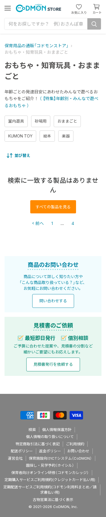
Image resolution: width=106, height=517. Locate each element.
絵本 (47, 136)
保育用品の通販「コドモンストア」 (36, 45)
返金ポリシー (50, 451)
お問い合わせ (78, 451)
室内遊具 (16, 121)
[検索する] (94, 24)
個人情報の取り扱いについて (50, 436)
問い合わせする (53, 300)
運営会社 (15, 458)
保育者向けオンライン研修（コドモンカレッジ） (50, 472)
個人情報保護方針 (57, 429)
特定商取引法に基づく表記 (38, 444)
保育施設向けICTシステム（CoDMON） (60, 458)
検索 (32, 429)
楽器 (66, 136)
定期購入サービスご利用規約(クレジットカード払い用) (50, 479)
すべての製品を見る (53, 206)
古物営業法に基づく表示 (53, 499)
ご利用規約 (75, 444)
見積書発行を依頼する (53, 364)
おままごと (67, 121)
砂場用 (41, 121)
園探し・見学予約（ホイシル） (50, 465)
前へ (39, 223)
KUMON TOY (20, 136)
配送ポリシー (22, 451)
